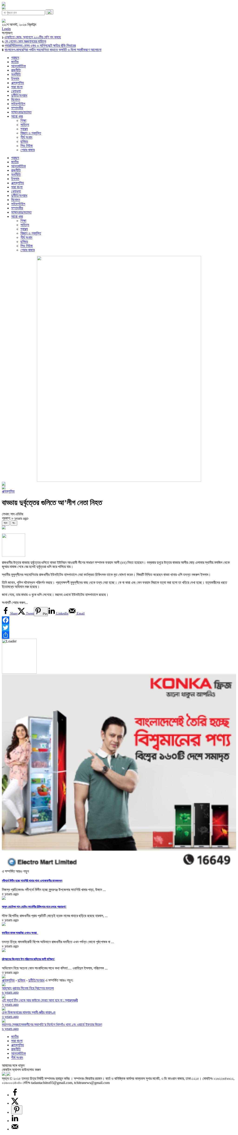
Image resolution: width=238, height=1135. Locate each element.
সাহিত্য (24, 125)
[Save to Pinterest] (16, 1109)
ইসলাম (15, 79)
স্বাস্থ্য (24, 129)
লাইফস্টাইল (18, 104)
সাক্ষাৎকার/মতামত (21, 112)
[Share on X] (15, 1103)
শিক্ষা (23, 120)
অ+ (6, 523)
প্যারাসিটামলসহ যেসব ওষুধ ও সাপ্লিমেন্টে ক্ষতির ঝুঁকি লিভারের (40, 46)
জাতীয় (15, 62)
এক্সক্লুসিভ (17, 83)
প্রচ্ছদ (15, 58)
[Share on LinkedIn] (15, 1121)
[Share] (119, 635)
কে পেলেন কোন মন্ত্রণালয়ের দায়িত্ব (25, 41)
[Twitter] (119, 627)
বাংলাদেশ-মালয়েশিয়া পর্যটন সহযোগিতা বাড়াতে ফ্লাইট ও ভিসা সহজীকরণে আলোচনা (53, 50)
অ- (13, 523)
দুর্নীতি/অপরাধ (19, 95)
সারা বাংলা (17, 87)
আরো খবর (17, 116)
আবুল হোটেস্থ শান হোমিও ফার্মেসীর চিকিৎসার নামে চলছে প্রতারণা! (34, 906)
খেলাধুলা (16, 91)
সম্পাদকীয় (17, 108)
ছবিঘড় (24, 141)
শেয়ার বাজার (27, 150)
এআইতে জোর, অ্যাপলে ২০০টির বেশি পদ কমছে (32, 37)
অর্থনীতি (16, 74)
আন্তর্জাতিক (18, 66)
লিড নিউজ (26, 146)
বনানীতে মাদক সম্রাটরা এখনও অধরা (20, 933)
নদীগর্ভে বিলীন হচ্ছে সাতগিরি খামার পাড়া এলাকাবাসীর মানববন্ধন (32, 880)
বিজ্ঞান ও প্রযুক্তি (30, 133)
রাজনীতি (16, 70)
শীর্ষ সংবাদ (26, 137)
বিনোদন (15, 100)
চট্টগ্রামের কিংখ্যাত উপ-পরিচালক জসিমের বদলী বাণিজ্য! (28, 959)
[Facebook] (119, 620)
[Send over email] (15, 1129)
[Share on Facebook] (15, 1095)
